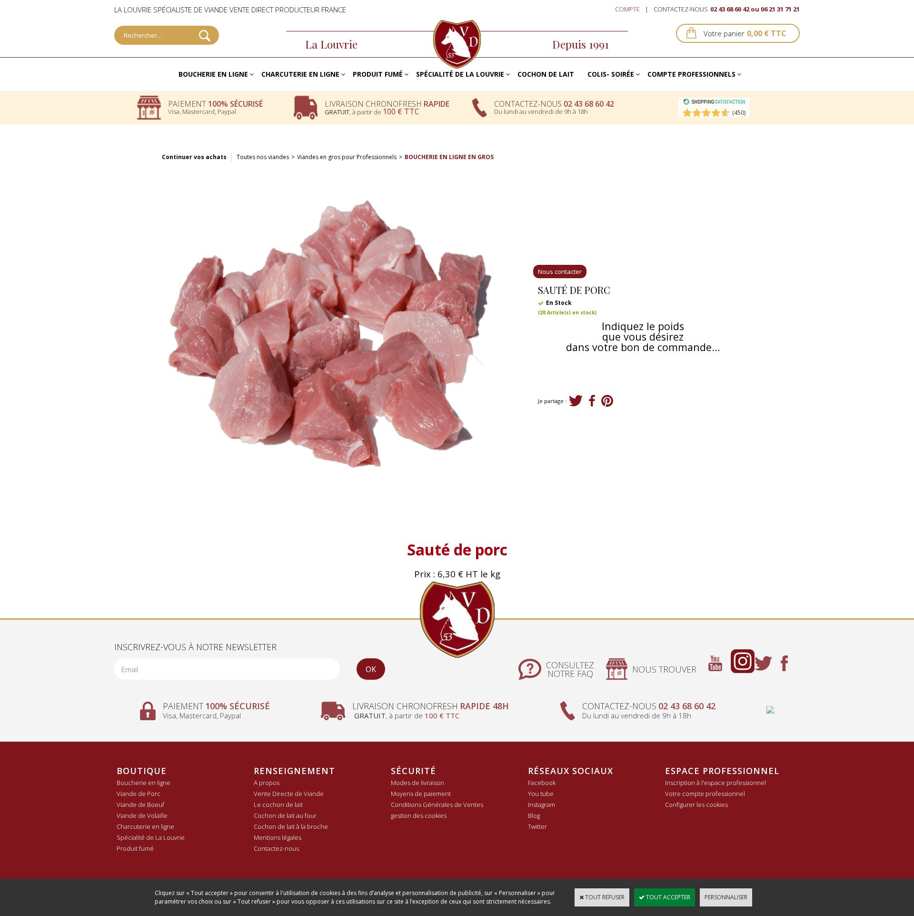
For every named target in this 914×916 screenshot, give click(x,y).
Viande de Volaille (142, 815)
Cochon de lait (545, 74)
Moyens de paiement (421, 793)
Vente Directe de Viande (289, 793)
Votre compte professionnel (705, 793)
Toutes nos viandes (263, 157)
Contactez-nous (276, 848)
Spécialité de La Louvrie (460, 74)
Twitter (537, 826)
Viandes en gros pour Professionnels (347, 157)
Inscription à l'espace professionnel (715, 782)
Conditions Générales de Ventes (437, 804)
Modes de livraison (417, 782)
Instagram (541, 804)
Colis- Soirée (610, 74)
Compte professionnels (691, 74)
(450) (738, 113)
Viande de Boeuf (140, 804)
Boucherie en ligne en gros (449, 157)
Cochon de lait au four (285, 815)
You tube (541, 793)
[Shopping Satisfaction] (714, 103)
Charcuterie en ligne (300, 74)
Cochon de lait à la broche (291, 826)
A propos (266, 782)
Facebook (542, 782)
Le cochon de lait (278, 804)
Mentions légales (277, 837)
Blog (534, 815)
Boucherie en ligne (213, 74)
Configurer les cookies (696, 804)
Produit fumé (378, 74)
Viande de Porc (138, 793)
